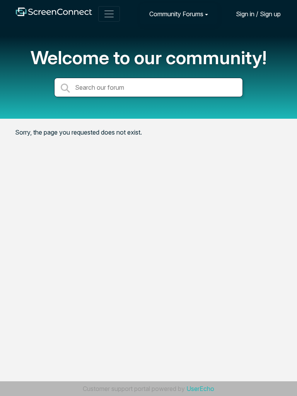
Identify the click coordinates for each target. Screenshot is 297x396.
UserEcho (200, 389)
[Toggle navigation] (109, 14)
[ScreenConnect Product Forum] (53, 13)
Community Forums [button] (176, 14)
